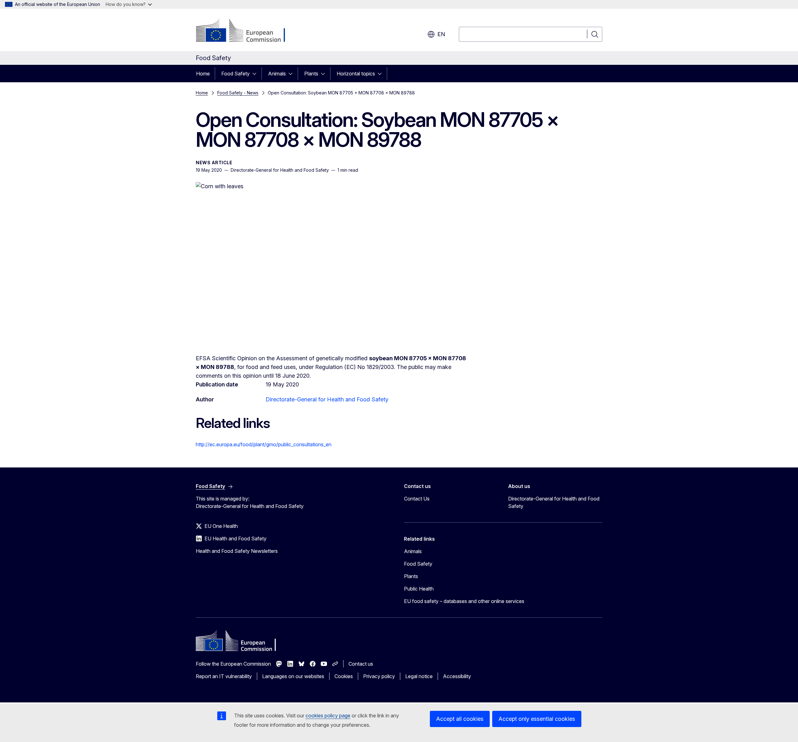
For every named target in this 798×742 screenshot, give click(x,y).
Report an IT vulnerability (224, 676)
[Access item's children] (256, 73)
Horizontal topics (356, 73)
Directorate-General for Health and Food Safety (327, 399)
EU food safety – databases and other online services (464, 601)
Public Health (419, 589)
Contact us (361, 664)
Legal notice (419, 676)
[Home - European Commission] (246, 31)
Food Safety (235, 73)
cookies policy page (327, 715)
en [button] (441, 34)
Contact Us (417, 498)
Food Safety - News (237, 92)
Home (203, 73)
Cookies (343, 676)
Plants (311, 73)
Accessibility (457, 676)
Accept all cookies (459, 719)
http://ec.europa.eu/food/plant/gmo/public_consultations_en (263, 444)
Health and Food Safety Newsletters (237, 551)
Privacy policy (379, 676)
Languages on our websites (293, 676)
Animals (277, 73)
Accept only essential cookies (536, 719)
